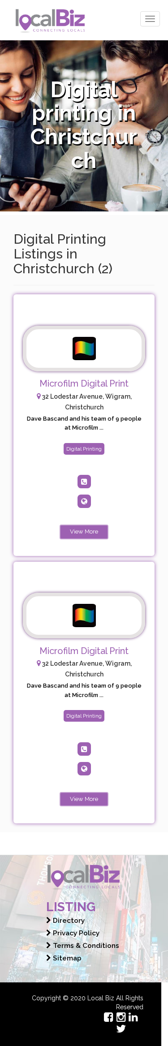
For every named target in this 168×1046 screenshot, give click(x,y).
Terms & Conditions (85, 946)
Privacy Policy (75, 933)
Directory (68, 921)
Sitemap (66, 958)
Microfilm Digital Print (84, 383)
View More (84, 531)
